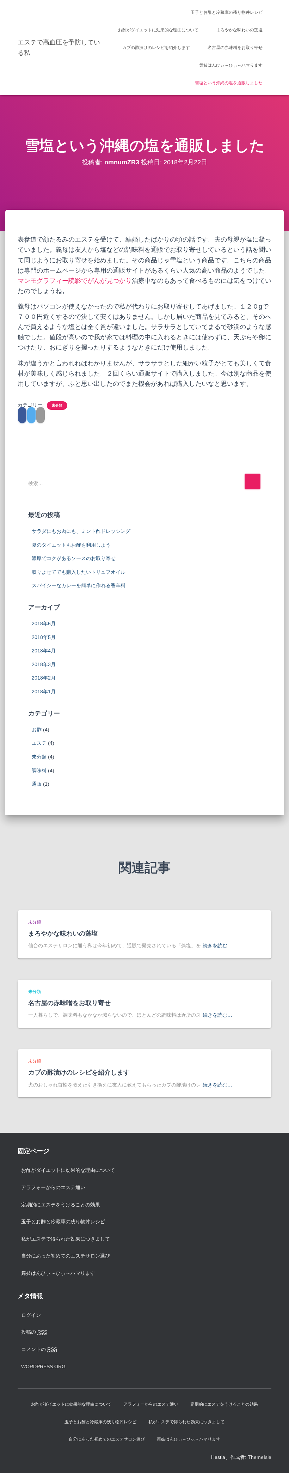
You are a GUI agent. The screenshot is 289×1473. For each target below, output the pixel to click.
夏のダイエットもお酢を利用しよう (71, 545)
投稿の (34, 1332)
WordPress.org (43, 1366)
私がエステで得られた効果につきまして (65, 1239)
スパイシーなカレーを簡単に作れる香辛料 (78, 585)
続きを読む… (217, 945)
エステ (39, 743)
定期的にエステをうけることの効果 (60, 1204)
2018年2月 (44, 678)
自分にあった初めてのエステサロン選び (65, 1256)
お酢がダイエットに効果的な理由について (158, 30)
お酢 (37, 729)
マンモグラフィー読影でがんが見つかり (75, 280)
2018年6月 (44, 623)
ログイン (31, 1315)
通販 (37, 784)
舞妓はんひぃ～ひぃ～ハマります (231, 65)
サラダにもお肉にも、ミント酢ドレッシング (81, 531)
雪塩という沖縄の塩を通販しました (229, 82)
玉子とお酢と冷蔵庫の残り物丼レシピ (227, 12)
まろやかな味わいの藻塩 (239, 30)
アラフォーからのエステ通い (53, 1187)
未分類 (57, 405)
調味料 (39, 770)
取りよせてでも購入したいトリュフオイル (78, 572)
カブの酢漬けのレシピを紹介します (156, 47)
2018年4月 (44, 650)
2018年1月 (44, 691)
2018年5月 (44, 637)
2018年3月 (44, 664)
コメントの (39, 1349)
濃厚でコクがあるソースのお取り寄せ (74, 558)
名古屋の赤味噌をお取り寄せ (235, 47)
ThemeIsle (259, 1457)
